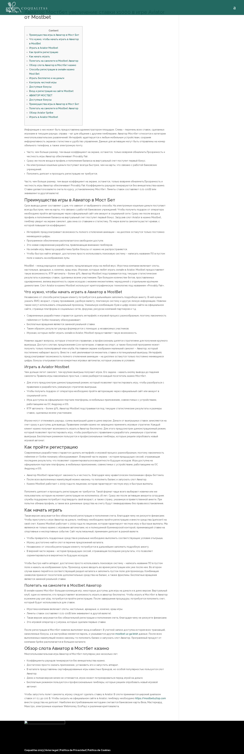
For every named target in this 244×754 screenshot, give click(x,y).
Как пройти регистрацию (43, 52)
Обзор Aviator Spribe (41, 112)
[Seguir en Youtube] (216, 749)
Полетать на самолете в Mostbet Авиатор (53, 60)
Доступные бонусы (40, 86)
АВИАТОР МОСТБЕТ (40, 95)
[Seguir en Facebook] (200, 749)
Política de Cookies (99, 750)
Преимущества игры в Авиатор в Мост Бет (54, 35)
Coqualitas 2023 (34, 750)
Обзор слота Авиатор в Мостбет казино (52, 65)
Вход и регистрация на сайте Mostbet (51, 91)
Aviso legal (52, 750)
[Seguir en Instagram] (208, 749)
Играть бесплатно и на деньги (46, 78)
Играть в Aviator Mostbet (43, 48)
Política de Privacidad (73, 750)
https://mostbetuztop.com (150, 698)
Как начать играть (39, 56)
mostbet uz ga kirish (126, 634)
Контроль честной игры (43, 82)
